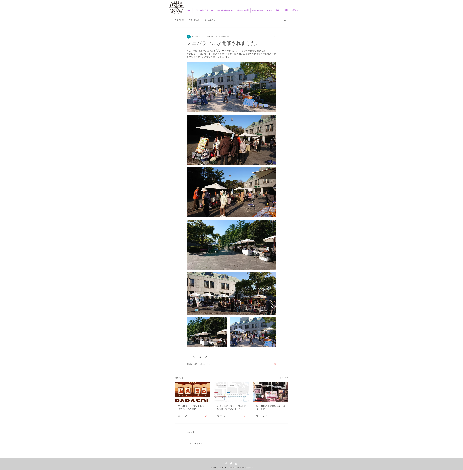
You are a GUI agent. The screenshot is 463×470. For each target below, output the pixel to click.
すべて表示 (284, 378)
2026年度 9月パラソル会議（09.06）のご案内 (191, 408)
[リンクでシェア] (206, 357)
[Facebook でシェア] (188, 357)
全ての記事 (179, 20)
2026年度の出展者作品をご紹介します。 (270, 408)
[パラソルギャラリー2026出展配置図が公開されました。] (231, 392)
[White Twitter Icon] (231, 463)
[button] (285, 20)
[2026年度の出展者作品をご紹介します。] (270, 392)
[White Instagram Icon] (236, 463)
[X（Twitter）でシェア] (194, 357)
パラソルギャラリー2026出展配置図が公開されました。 (231, 408)
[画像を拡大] (231, 87)
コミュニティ (209, 20)
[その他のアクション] (274, 36)
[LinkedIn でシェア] (200, 357)
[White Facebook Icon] (226, 463)
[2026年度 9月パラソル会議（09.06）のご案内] (192, 392)
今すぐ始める (194, 20)
